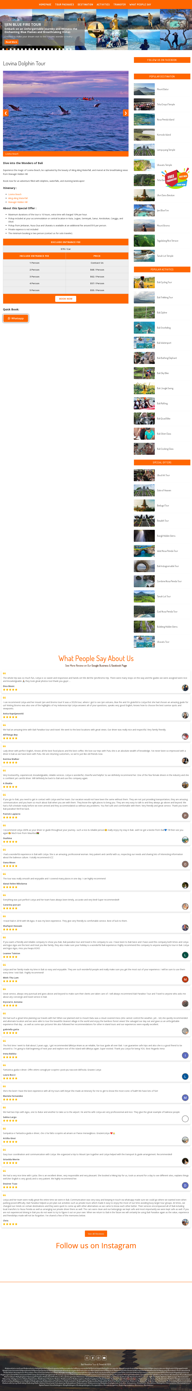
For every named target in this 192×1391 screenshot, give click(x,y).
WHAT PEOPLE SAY (140, 4)
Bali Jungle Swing (165, 388)
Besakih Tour (163, 520)
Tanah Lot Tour (164, 596)
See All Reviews (96, 1233)
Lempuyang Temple (166, 149)
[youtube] (104, 1358)
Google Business (100, 665)
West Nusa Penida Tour (167, 550)
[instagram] (98, 1358)
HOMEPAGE (45, 4)
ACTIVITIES (103, 4)
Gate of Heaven (164, 490)
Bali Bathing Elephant (167, 357)
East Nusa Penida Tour (167, 611)
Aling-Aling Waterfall (18, 198)
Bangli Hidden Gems (166, 535)
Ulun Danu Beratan (166, 195)
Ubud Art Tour (163, 475)
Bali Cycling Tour (164, 282)
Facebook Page (119, 665)
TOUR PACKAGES (64, 4)
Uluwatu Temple (164, 164)
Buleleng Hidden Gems (167, 626)
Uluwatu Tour (163, 641)
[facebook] (93, 1358)
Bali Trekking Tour (165, 297)
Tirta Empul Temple (166, 104)
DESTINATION (85, 4)
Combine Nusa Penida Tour (169, 581)
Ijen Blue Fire (163, 210)
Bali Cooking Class (165, 448)
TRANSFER (119, 4)
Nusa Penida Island (165, 119)
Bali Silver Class (164, 433)
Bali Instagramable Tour (168, 566)
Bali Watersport (164, 342)
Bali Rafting (162, 403)
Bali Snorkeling (164, 327)
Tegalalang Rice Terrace (167, 240)
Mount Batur (163, 89)
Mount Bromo (163, 225)
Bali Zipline (162, 312)
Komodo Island (164, 134)
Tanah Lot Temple (165, 255)
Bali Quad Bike (163, 418)
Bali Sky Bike (163, 373)
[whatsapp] (87, 1358)
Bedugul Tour (163, 505)
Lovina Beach (14, 194)
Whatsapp (17, 318)
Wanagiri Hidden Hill (17, 202)
